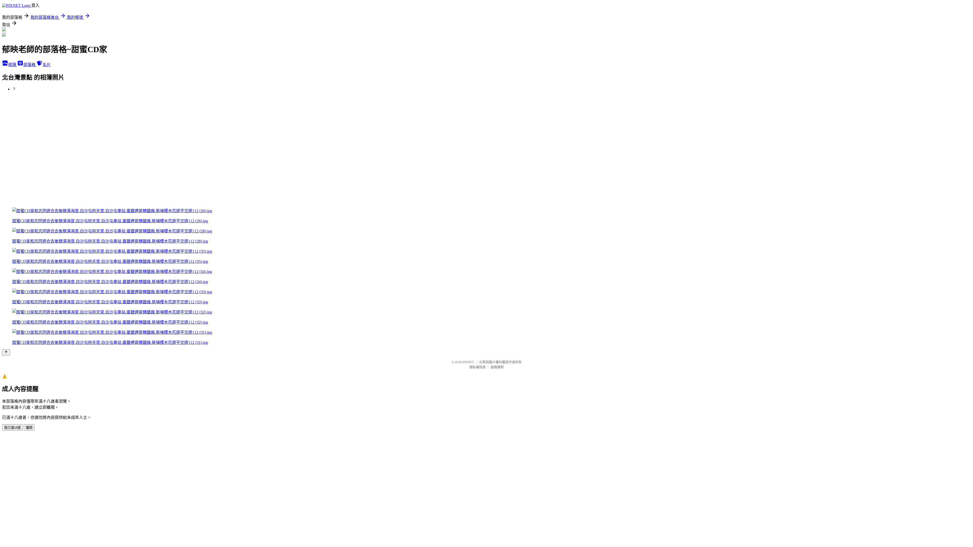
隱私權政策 (477, 367)
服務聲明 (497, 367)
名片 (47, 65)
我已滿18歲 (12, 427)
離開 (29, 427)
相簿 (12, 65)
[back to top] (6, 352)
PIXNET (468, 362)
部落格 (29, 65)
